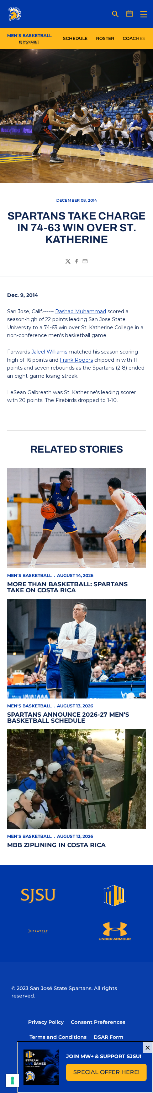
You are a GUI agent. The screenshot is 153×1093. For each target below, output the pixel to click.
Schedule (75, 38)
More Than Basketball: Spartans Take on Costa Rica (67, 587)
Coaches (134, 38)
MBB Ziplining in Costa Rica (56, 845)
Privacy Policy (46, 1022)
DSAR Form (108, 1037)
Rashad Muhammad (80, 311)
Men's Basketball (29, 575)
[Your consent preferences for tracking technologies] (12, 1080)
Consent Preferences (98, 1022)
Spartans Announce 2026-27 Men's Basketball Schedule (68, 717)
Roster (105, 38)
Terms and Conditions (58, 1037)
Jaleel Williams (49, 352)
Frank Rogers (76, 360)
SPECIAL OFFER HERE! (110, 1074)
